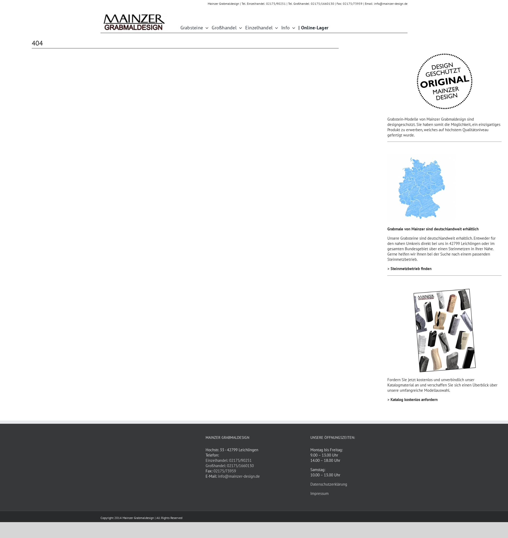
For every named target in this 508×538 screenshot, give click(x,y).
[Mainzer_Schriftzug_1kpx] (134, 14)
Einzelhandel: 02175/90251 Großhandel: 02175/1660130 (230, 463)
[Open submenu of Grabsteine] (205, 28)
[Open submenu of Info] (292, 28)
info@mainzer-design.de (239, 476)
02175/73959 (225, 470)
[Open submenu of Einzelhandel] (275, 28)
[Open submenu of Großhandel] (239, 28)
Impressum (319, 493)
